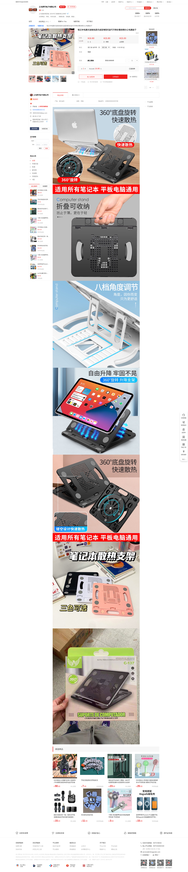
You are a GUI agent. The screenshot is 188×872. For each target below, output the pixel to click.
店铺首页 (32, 26)
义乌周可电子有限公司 (47, 7)
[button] (151, 87)
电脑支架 (41, 26)
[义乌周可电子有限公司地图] (67, 14)
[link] (32, 26)
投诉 (137, 33)
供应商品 (44, 21)
